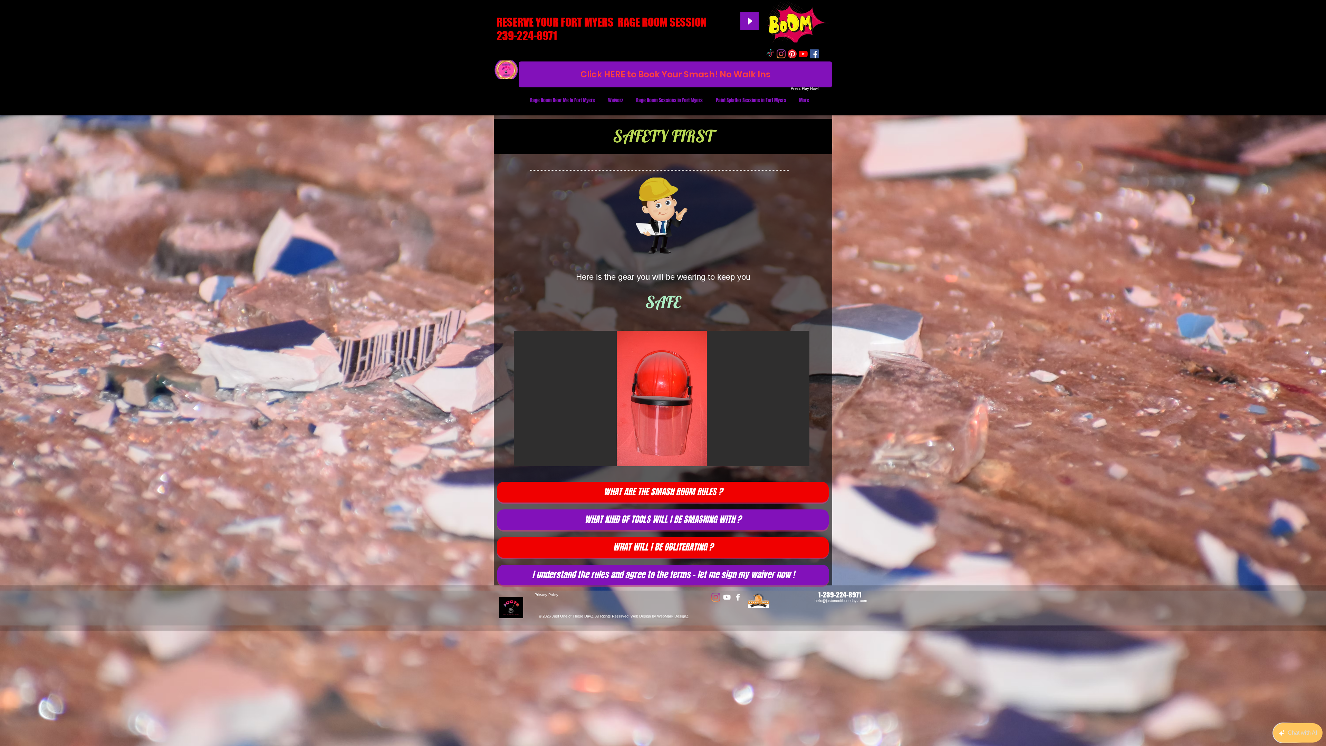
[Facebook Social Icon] (814, 53)
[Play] (749, 21)
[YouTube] (803, 53)
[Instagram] (781, 53)
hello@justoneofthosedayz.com (841, 601)
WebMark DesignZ (673, 616)
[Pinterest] (792, 53)
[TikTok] (770, 53)
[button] (659, 398)
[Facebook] (737, 597)
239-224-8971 (527, 35)
